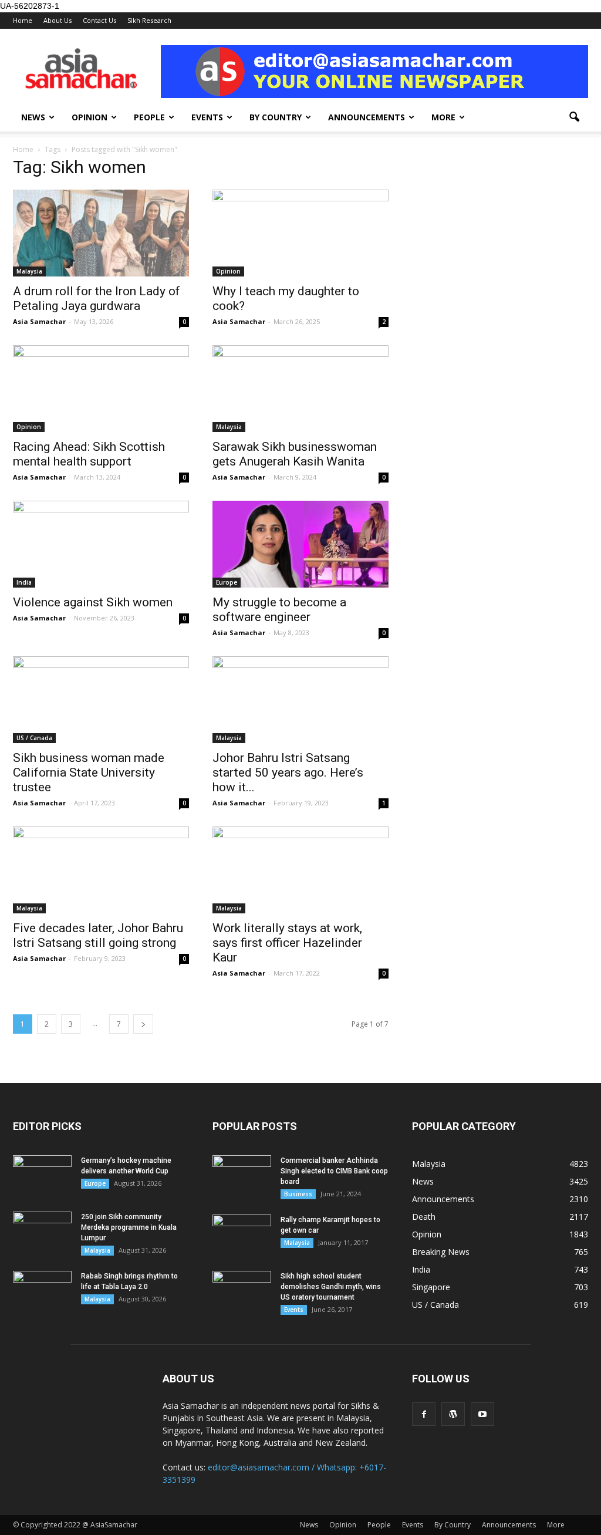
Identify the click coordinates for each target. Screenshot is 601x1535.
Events (207, 117)
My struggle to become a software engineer (279, 609)
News (33, 117)
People (149, 117)
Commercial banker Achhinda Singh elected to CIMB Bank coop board (334, 1171)
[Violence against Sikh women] (101, 544)
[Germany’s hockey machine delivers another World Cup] (42, 1175)
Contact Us (99, 20)
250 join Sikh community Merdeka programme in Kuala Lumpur (129, 1227)
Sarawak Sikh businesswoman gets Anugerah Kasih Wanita (294, 454)
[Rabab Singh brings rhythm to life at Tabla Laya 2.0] (42, 1291)
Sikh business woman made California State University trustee (88, 772)
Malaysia (29, 271)
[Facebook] (423, 1414)
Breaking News (441, 1251)
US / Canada (34, 738)
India (24, 582)
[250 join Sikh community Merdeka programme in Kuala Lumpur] (42, 1232)
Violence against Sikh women (93, 602)
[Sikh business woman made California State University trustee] (101, 699)
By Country (275, 117)
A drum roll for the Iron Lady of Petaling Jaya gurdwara (96, 298)
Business (298, 1194)
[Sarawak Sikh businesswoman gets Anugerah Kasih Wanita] (300, 388)
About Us (57, 20)
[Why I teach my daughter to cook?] (300, 233)
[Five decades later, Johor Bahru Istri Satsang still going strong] (101, 869)
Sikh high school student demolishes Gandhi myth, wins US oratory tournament (331, 1286)
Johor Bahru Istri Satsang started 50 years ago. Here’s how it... (287, 772)
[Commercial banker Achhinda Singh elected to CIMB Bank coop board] (241, 1175)
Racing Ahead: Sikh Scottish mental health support (89, 454)
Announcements (366, 117)
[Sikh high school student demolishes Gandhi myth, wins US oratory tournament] (241, 1291)
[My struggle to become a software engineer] (300, 544)
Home (22, 20)
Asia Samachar (39, 321)
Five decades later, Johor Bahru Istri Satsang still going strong (98, 935)
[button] (574, 117)
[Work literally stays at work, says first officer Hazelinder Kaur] (300, 869)
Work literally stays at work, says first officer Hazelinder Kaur (287, 942)
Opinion (89, 117)
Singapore (431, 1287)
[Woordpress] (453, 1414)
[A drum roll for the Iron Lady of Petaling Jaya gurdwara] (101, 233)
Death (423, 1216)
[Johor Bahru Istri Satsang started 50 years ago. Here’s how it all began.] (300, 699)
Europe (226, 582)
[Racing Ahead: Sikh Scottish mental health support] (101, 388)
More (443, 117)
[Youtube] (482, 1414)
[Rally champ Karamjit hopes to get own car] (241, 1235)
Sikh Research (149, 20)
